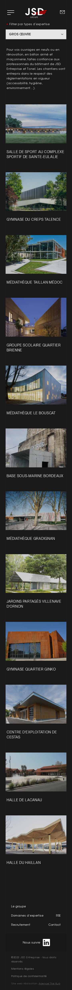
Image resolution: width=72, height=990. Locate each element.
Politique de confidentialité (29, 976)
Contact (54, 925)
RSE (58, 915)
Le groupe (18, 906)
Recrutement (20, 925)
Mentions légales (22, 968)
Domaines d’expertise (27, 915)
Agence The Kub (49, 983)
